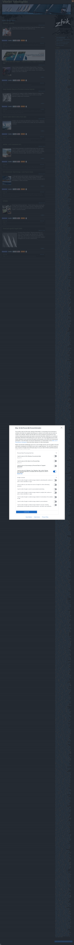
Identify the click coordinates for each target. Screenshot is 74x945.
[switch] (55, 456)
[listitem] (37, 453)
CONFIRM (26, 512)
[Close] (62, 428)
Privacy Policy (45, 517)
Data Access (37, 517)
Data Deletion (29, 517)
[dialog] (37, 472)
